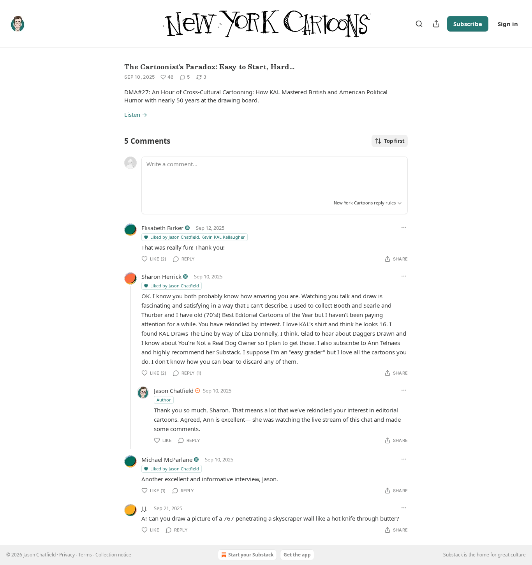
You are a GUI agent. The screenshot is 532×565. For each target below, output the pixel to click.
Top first (394, 140)
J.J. (144, 508)
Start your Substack (250, 554)
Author (164, 400)
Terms (85, 554)
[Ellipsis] (404, 227)
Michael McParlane (166, 459)
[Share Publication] (436, 24)
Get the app (297, 554)
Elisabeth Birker (162, 228)
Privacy (67, 554)
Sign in (508, 24)
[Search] (419, 24)
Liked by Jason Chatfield (174, 286)
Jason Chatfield (174, 390)
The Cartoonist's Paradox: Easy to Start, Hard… (209, 67)
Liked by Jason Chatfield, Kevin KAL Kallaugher (197, 237)
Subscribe (467, 24)
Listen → (135, 114)
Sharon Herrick (161, 276)
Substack (453, 554)
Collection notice (113, 554)
